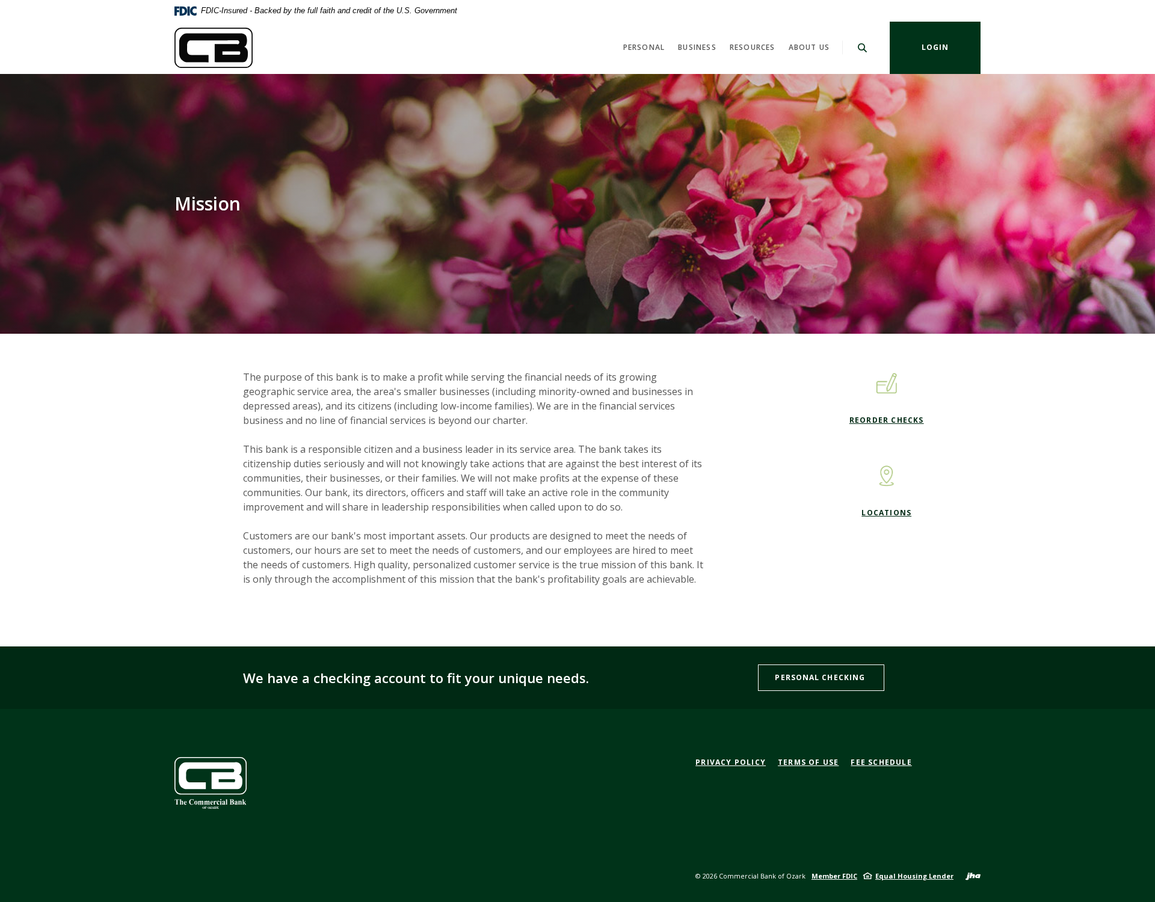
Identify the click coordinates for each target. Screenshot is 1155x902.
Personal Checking (821, 677)
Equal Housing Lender (914, 875)
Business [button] (697, 47)
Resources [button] (752, 47)
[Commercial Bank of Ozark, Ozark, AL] (213, 48)
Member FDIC (834, 875)
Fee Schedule (881, 762)
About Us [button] (809, 47)
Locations (886, 513)
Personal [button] (644, 47)
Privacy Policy (730, 762)
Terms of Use (808, 762)
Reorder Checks (886, 420)
